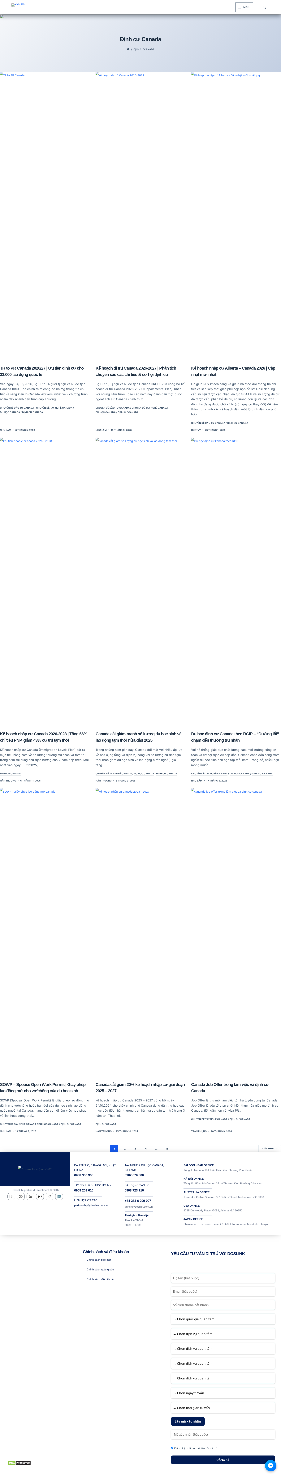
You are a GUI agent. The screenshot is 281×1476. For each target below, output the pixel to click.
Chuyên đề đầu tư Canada (17, 407)
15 (166, 1148)
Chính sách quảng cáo (100, 1269)
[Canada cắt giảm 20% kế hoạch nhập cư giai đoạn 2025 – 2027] (140, 932)
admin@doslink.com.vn (139, 1206)
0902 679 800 (134, 1175)
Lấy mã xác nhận (188, 1421)
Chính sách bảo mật (99, 1259)
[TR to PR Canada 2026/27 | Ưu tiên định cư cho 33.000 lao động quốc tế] (45, 215)
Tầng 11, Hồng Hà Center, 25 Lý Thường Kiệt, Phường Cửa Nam (223, 1183)
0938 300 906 (83, 1175)
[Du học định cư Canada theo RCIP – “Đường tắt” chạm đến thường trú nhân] (236, 581)
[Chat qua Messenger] (270, 1465)
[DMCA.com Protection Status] (19, 1463)
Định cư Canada (32, 412)
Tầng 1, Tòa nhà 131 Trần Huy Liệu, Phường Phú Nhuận (218, 1170)
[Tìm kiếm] (264, 7)
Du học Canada (10, 412)
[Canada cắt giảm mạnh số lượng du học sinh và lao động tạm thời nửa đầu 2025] (140, 581)
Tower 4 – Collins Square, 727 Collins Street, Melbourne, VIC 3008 (224, 1197)
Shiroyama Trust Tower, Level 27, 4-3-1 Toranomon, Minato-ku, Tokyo (226, 1224)
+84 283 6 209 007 (138, 1201)
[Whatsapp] (40, 1196)
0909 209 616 (83, 1190)
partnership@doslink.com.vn (91, 1205)
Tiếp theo (268, 1148)
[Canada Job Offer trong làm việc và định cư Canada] (236, 932)
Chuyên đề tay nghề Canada (54, 407)
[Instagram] (49, 1196)
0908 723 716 (134, 1190)
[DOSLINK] (128, 49)
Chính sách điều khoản (101, 1279)
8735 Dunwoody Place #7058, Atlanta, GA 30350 (213, 1210)
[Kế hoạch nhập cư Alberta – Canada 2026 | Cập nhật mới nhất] (236, 215)
